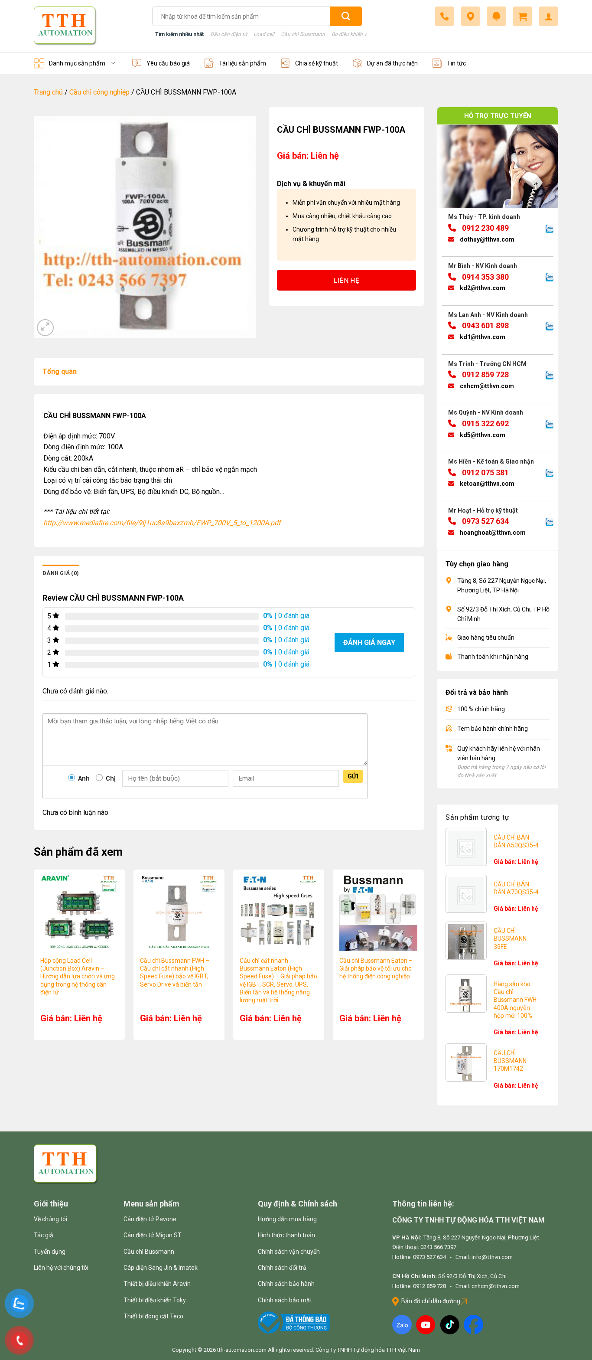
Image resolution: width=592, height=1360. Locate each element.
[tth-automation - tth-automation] (86, 26)
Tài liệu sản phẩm (242, 63)
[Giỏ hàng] (522, 16)
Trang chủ (48, 92)
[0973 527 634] (444, 16)
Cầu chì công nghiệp (99, 92)
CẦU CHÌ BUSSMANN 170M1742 (510, 1060)
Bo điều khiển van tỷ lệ (358, 34)
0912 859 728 (484, 374)
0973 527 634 (484, 521)
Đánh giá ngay (369, 642)
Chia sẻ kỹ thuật (316, 63)
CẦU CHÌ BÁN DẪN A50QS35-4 (516, 841)
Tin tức (456, 63)
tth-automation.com (242, 1350)
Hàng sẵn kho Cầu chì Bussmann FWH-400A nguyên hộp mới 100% (516, 1000)
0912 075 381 (484, 472)
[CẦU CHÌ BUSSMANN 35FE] (466, 942)
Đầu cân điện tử (228, 34)
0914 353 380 (484, 276)
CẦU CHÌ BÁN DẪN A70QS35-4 (516, 888)
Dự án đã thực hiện (392, 63)
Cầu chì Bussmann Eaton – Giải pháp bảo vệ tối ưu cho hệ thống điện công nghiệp (376, 968)
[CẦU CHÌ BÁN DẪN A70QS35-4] (466, 895)
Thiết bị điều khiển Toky (155, 1300)
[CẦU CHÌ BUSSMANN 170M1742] (466, 1064)
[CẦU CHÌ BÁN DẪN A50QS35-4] (466, 848)
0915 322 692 (484, 423)
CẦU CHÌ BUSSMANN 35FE (510, 938)
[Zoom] (45, 327)
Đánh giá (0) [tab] (60, 573)
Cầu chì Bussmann (303, 34)
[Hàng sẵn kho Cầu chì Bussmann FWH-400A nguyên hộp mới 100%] (466, 996)
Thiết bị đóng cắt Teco (153, 1316)
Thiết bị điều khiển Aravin (157, 1283)
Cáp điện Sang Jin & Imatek (161, 1267)
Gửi (353, 776)
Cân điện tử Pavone (150, 1219)
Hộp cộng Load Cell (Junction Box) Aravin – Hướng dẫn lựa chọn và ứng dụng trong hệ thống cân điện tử (77, 976)
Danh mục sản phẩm (77, 63)
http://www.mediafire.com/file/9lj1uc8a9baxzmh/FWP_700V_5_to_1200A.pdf (162, 523)
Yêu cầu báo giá (168, 63)
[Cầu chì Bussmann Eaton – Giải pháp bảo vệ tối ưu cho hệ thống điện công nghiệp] (378, 912)
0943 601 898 (484, 325)
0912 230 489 (484, 227)
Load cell (264, 34)
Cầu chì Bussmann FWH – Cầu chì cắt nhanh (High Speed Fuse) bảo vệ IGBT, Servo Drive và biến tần (174, 972)
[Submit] (346, 16)
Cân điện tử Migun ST (153, 1235)
